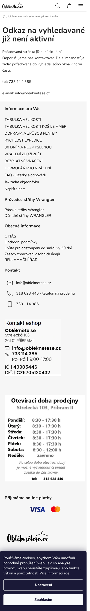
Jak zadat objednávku (22, 182)
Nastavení (43, 585)
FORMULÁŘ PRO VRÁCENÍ (28, 168)
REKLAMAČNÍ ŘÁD (21, 260)
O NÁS (10, 237)
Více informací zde (54, 573)
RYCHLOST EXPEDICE (23, 140)
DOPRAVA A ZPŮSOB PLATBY (31, 133)
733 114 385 (27, 304)
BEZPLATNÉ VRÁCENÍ (23, 161)
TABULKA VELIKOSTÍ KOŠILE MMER (35, 126)
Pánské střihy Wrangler (24, 210)
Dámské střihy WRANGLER (28, 216)
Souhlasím (43, 599)
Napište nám (15, 188)
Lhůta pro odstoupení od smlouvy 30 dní (38, 248)
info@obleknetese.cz (33, 282)
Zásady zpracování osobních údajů (32, 254)
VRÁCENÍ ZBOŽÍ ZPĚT (23, 154)
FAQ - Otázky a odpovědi (25, 175)
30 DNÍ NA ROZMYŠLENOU (28, 147)
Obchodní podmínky (21, 242)
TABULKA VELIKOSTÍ (23, 119)
